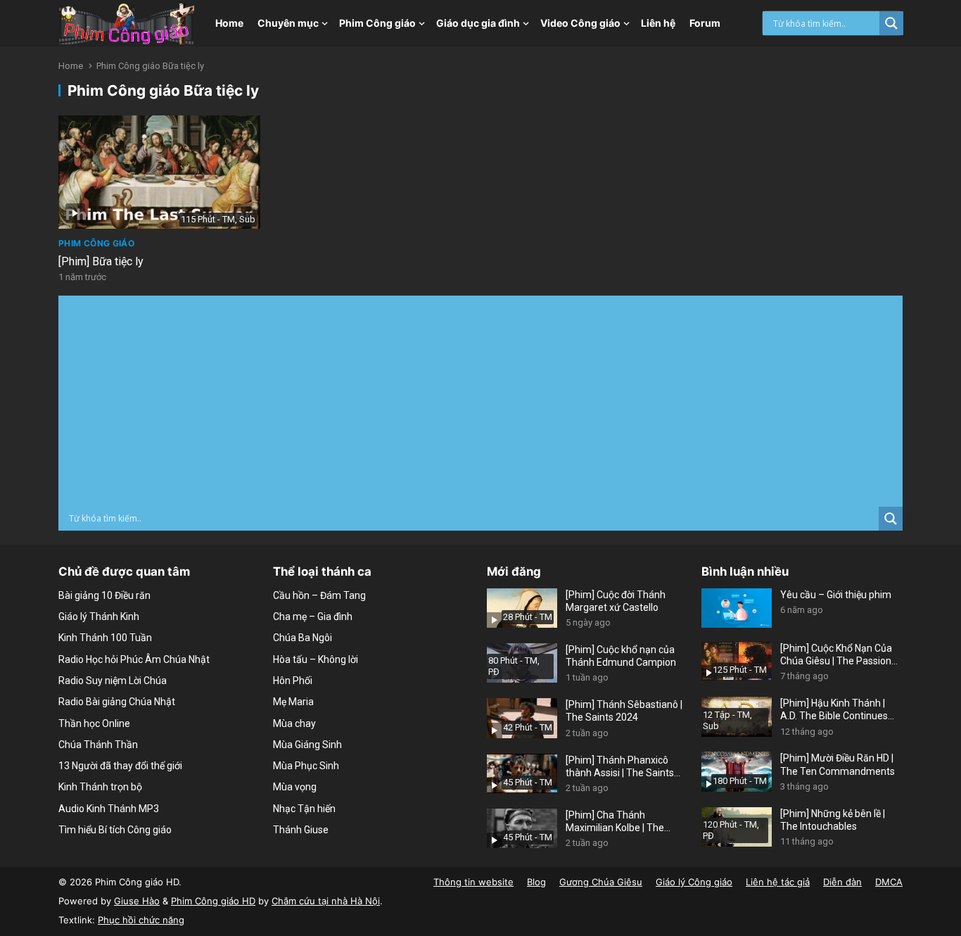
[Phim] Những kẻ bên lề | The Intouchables (832, 820)
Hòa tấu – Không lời (315, 659)
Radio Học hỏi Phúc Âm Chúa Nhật (134, 659)
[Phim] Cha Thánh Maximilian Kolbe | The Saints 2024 (615, 821)
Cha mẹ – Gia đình (312, 616)
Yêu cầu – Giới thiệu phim (835, 594)
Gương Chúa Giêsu (600, 881)
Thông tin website (473, 881)
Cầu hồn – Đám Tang (319, 595)
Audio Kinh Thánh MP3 (108, 808)
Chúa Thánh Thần (98, 744)
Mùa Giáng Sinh (307, 744)
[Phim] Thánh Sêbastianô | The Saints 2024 (624, 711)
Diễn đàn (842, 881)
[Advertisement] (480, 401)
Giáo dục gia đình (478, 23)
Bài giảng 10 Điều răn (104, 595)
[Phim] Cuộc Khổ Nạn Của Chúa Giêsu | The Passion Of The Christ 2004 (836, 655)
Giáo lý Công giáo (694, 881)
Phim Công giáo (377, 23)
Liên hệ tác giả (778, 881)
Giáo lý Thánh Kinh (98, 616)
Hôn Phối (292, 680)
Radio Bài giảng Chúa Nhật (116, 701)
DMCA (889, 881)
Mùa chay (294, 723)
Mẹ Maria (293, 701)
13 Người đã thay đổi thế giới (120, 765)
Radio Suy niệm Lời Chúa (112, 680)
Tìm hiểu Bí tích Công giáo (115, 829)
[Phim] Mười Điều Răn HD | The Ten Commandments (837, 764)
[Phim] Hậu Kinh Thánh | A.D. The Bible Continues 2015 (834, 709)
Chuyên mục (288, 23)
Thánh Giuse (301, 829)
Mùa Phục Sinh (306, 765)
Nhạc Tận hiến (304, 808)
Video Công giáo (580, 23)
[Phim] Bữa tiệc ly (101, 261)
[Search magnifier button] (891, 23)
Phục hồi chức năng (141, 919)
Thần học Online (94, 723)
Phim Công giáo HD (213, 900)
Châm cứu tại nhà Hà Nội (326, 900)
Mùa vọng (295, 786)
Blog (536, 881)
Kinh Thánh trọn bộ (100, 786)
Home (229, 23)
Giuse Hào (137, 900)
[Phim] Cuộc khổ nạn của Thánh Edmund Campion (621, 656)
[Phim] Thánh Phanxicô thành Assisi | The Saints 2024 (620, 766)
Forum (704, 23)
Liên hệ (658, 23)
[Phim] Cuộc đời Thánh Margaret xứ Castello (616, 601)
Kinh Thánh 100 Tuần (105, 637)
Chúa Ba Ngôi (302, 637)
